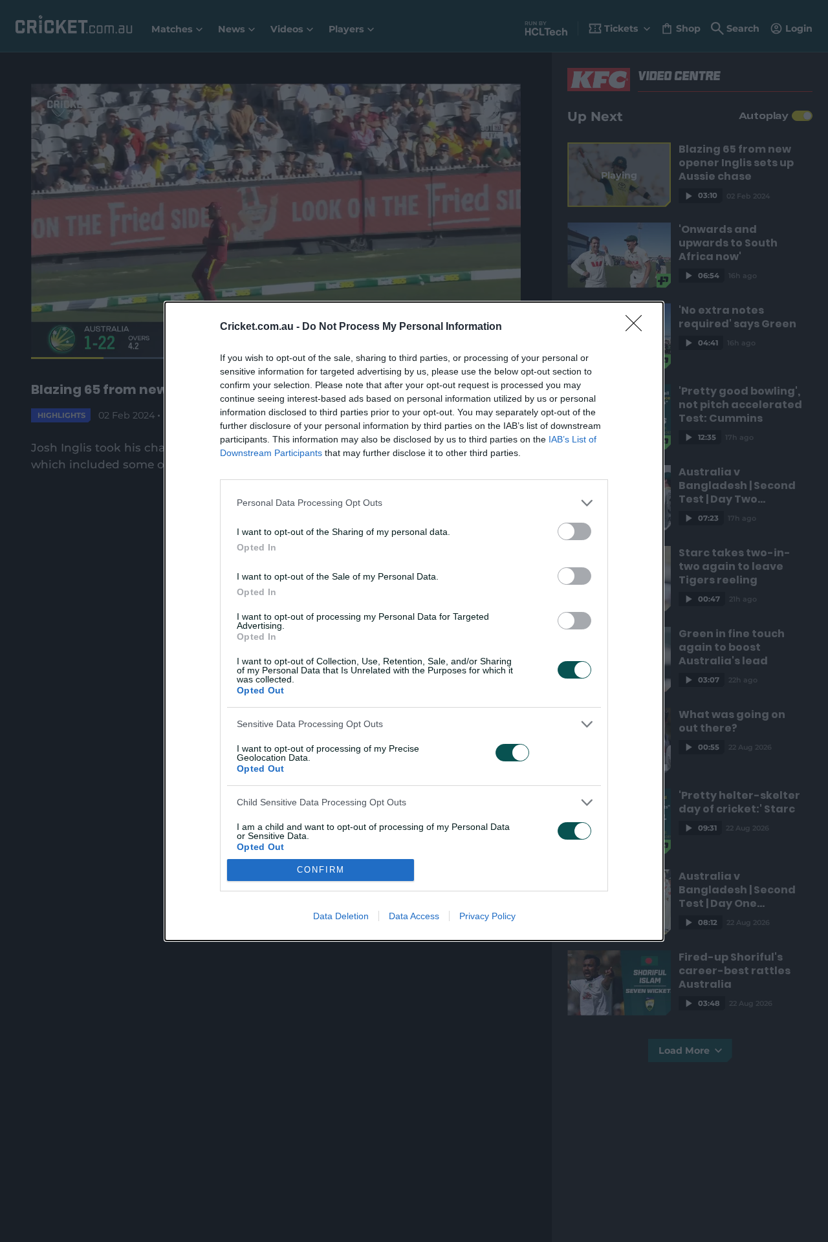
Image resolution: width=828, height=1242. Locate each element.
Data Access (414, 916)
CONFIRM (321, 870)
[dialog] (414, 621)
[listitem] (414, 503)
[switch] (574, 531)
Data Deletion (341, 916)
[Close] (638, 327)
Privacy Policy (487, 916)
